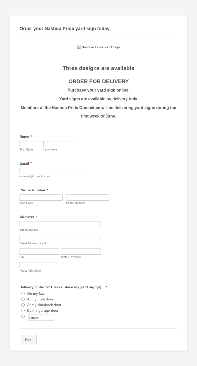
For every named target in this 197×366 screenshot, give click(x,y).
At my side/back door (44, 305)
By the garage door (42, 310)
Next (29, 339)
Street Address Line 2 (32, 243)
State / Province (71, 256)
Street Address (28, 229)
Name (25, 137)
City (21, 256)
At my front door (40, 299)
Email (25, 163)
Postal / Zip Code (30, 270)
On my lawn (36, 293)
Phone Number (33, 190)
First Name (26, 149)
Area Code (26, 202)
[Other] (27, 316)
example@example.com (34, 176)
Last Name (50, 149)
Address (28, 217)
